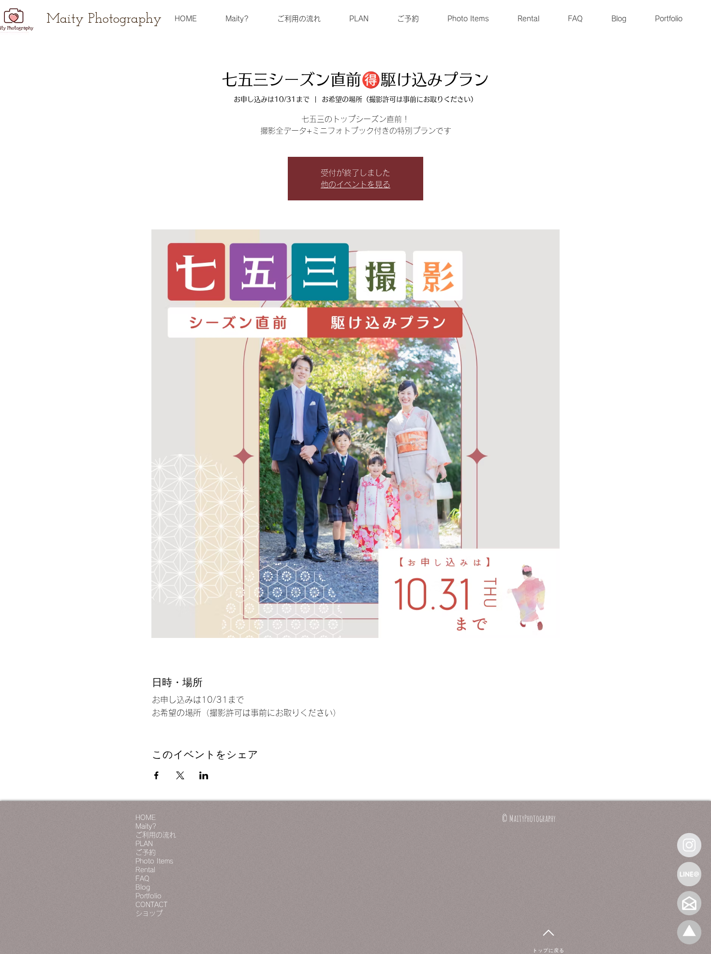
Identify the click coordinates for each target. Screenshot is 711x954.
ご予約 (145, 852)
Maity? (146, 826)
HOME (145, 817)
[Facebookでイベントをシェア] (156, 775)
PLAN (144, 843)
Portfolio (148, 896)
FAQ (142, 878)
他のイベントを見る (355, 184)
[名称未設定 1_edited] (689, 932)
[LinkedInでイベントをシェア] (203, 775)
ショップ (149, 913)
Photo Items (154, 861)
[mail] (689, 903)
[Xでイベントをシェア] (180, 775)
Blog (142, 887)
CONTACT (151, 904)
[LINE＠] (689, 874)
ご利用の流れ (155, 835)
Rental (145, 869)
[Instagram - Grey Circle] (689, 845)
